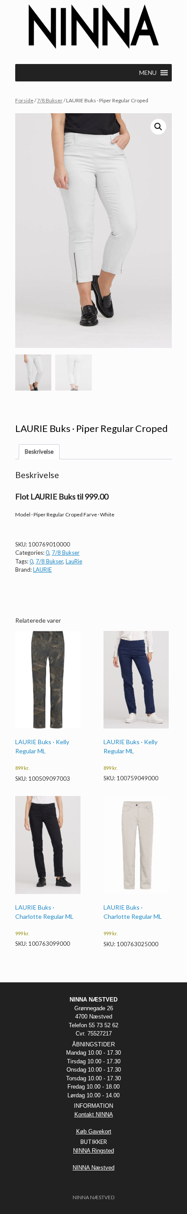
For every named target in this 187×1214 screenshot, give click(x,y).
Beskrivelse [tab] (39, 451)
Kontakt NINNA (93, 1114)
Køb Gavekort (93, 1131)
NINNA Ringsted (93, 1150)
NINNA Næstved (93, 1167)
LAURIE (42, 569)
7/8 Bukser (50, 100)
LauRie (74, 561)
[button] (158, 127)
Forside (24, 100)
